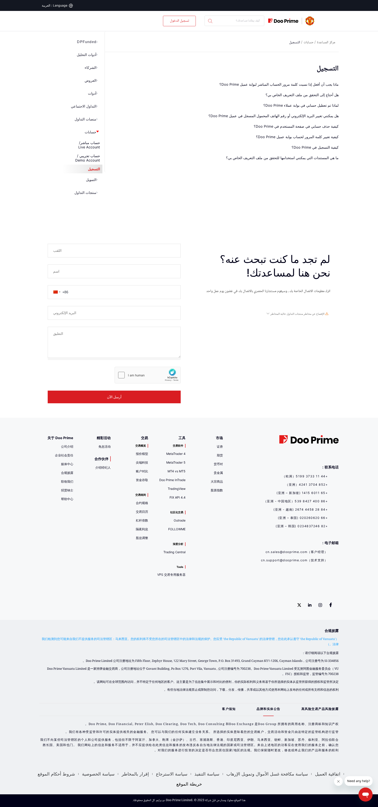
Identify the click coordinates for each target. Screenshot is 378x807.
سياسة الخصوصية (98, 774)
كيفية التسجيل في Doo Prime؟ (315, 147)
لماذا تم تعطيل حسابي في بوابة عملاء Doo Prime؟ (301, 105)
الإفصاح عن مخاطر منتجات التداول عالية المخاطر (297, 313)
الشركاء (90, 68)
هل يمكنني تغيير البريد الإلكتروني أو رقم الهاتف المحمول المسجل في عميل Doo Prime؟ (273, 116)
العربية (46, 5)
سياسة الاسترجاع (171, 774)
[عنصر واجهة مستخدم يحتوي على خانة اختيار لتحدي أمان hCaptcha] (148, 375)
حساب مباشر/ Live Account (89, 145)
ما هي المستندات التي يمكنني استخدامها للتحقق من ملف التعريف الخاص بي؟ (282, 158)
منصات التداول (85, 119)
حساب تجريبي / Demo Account (87, 158)
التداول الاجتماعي (83, 106)
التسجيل (94, 169)
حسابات (90, 132)
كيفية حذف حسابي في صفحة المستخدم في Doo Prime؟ (296, 126)
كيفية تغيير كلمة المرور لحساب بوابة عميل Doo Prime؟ (297, 137)
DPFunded (86, 42)
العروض (90, 80)
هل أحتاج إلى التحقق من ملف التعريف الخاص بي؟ (302, 95)
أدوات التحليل (86, 55)
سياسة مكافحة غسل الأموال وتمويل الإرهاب (267, 774)
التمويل (91, 180)
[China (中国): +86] (57, 292)
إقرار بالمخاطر (135, 774)
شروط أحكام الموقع (56, 774)
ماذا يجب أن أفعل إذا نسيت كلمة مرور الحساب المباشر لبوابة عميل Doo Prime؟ (279, 84)
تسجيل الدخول (179, 21)
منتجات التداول (85, 193)
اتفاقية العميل (327, 774)
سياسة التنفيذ (206, 774)
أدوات (92, 93)
